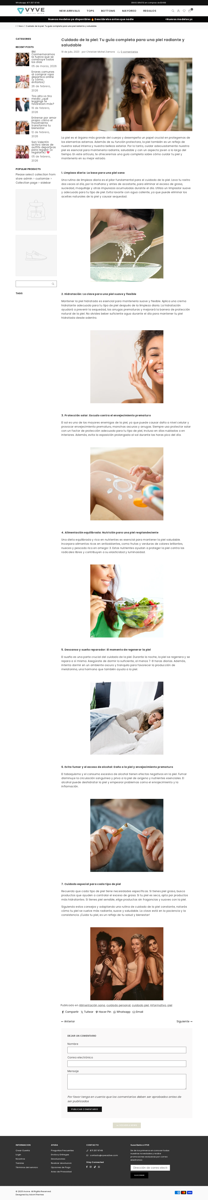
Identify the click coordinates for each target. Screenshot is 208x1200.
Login (18, 1154)
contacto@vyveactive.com (104, 1155)
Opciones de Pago (61, 1167)
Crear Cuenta (23, 1150)
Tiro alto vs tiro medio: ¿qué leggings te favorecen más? (43, 100)
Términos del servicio (27, 1167)
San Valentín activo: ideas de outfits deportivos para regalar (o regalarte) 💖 (44, 147)
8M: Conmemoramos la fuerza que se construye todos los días (43, 57)
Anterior (69, 1021)
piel (169, 1005)
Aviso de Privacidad (61, 1171)
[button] (189, 11)
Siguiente (183, 1021)
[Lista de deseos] (184, 11)
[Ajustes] (178, 11)
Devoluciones (58, 1158)
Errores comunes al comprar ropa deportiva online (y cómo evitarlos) (43, 77)
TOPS (90, 11)
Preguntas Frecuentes (62, 1150)
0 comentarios (129, 51)
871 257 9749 (96, 1150)
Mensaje (73, 1071)
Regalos (149, 11)
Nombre (72, 1044)
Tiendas (20, 1163)
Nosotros (20, 1158)
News (21, 26)
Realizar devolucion (61, 1163)
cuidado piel (140, 1005)
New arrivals (69, 11)
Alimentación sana (92, 1005)
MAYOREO (129, 11)
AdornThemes (36, 1194)
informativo (158, 1005)
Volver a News (128, 1125)
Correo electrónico (80, 1057)
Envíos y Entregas (60, 1154)
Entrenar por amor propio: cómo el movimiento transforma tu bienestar (44, 123)
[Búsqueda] (173, 11)
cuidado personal (118, 1005)
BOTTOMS (108, 11)
